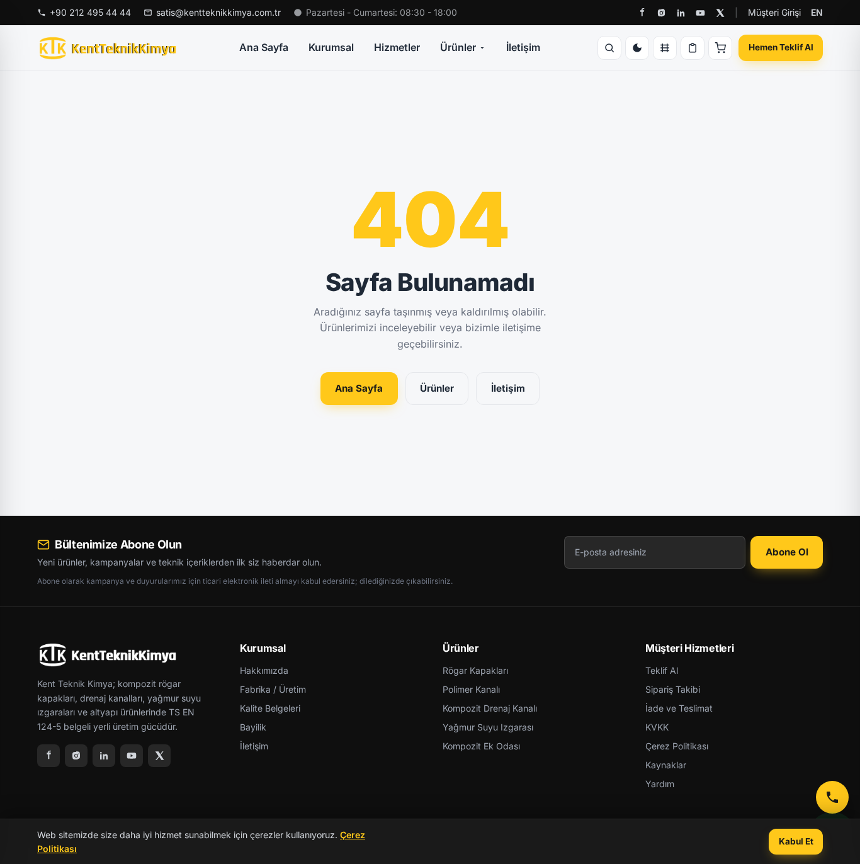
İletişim (523, 47)
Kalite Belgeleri (270, 708)
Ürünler (458, 47)
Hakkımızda (264, 670)
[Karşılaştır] (665, 48)
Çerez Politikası (676, 746)
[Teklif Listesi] (692, 48)
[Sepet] (720, 48)
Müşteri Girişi (774, 12)
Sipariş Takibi (672, 689)
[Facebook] (642, 13)
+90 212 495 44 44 (90, 12)
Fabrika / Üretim (273, 689)
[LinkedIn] (681, 13)
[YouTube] (700, 13)
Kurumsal (331, 47)
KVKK (657, 727)
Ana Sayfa (263, 47)
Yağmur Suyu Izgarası (488, 727)
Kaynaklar (665, 764)
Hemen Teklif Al (781, 47)
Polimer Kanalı (471, 689)
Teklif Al (661, 670)
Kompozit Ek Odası (481, 746)
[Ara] (609, 48)
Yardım (659, 783)
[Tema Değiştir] (637, 48)
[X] (720, 13)
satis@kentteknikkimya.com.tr (218, 12)
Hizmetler (397, 47)
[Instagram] (661, 13)
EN (817, 12)
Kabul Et (796, 841)
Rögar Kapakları (475, 670)
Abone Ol (787, 552)
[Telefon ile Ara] (832, 797)
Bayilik (253, 727)
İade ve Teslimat (679, 708)
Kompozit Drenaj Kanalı (490, 708)
